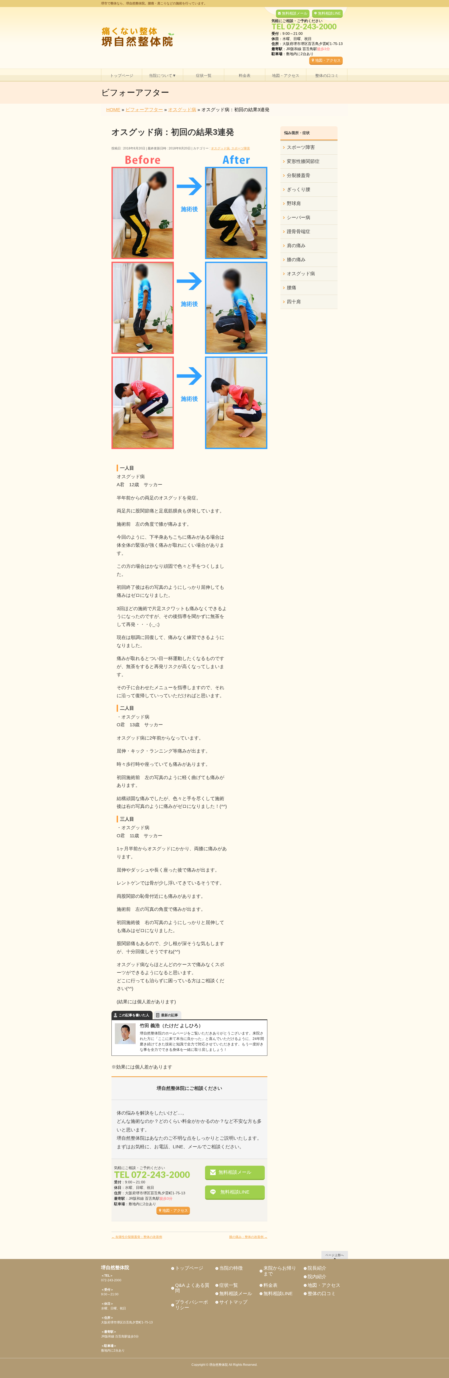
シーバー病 (298, 217)
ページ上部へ (334, 1255)
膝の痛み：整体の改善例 (248, 1237)
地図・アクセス (328, 60)
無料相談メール (294, 13)
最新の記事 (169, 1015)
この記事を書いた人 (134, 1015)
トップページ (189, 1268)
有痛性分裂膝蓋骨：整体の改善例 (136, 1237)
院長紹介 (317, 1268)
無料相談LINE (329, 13)
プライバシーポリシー (191, 1305)
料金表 (270, 1285)
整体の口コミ (322, 1293)
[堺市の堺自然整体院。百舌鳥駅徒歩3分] (137, 40)
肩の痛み (296, 245)
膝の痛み (296, 259)
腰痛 (291, 287)
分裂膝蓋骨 (298, 175)
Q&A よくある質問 (192, 1288)
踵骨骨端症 (298, 231)
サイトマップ (233, 1302)
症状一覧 (228, 1285)
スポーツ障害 (240, 148)
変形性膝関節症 (303, 161)
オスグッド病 (220, 148)
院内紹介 (317, 1276)
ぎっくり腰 (298, 189)
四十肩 (294, 301)
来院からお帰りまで (279, 1270)
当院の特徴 (231, 1268)
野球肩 (294, 203)
